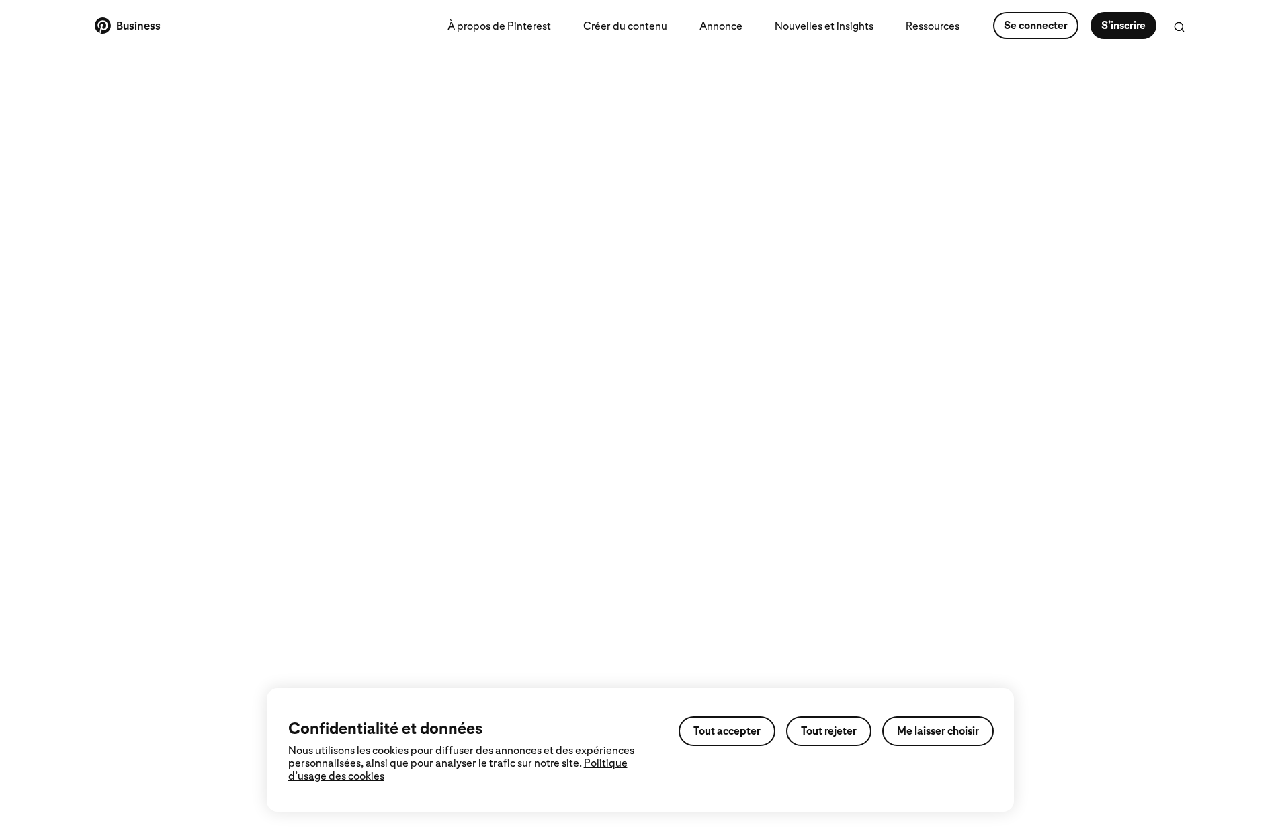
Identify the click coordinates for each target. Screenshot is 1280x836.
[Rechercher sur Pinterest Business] (1179, 26)
